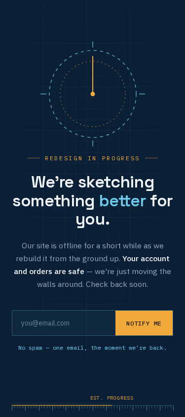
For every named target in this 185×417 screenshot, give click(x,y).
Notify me (144, 323)
